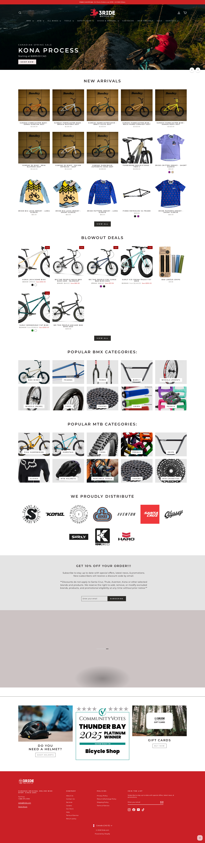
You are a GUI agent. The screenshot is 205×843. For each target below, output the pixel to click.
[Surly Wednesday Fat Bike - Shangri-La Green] (32, 330)
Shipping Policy (103, 802)
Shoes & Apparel (107, 21)
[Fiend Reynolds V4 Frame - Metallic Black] (135, 216)
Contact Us (70, 799)
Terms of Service (72, 815)
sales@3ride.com (24, 803)
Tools (68, 21)
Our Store (69, 809)
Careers (69, 805)
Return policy (71, 819)
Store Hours (22, 806)
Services (171, 21)
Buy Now (159, 746)
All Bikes (53, 21)
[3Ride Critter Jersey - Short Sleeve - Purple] (169, 172)
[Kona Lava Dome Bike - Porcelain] (36, 285)
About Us (69, 796)
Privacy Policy (102, 796)
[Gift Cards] (159, 720)
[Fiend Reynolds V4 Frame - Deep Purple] (138, 216)
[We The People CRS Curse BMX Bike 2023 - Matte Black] (104, 286)
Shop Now (177, 62)
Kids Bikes (102, 681)
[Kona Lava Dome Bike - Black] (32, 285)
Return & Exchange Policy (106, 799)
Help (68, 812)
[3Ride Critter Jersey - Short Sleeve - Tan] (172, 172)
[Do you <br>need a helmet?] (45, 723)
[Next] (198, 69)
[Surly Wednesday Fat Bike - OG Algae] (36, 330)
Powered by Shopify (102, 834)
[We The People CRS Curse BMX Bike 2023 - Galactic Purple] (101, 286)
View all (102, 224)
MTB (39, 21)
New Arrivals (145, 21)
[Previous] (192, 69)
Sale (159, 21)
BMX (29, 21)
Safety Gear (84, 21)
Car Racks (128, 21)
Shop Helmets (45, 755)
